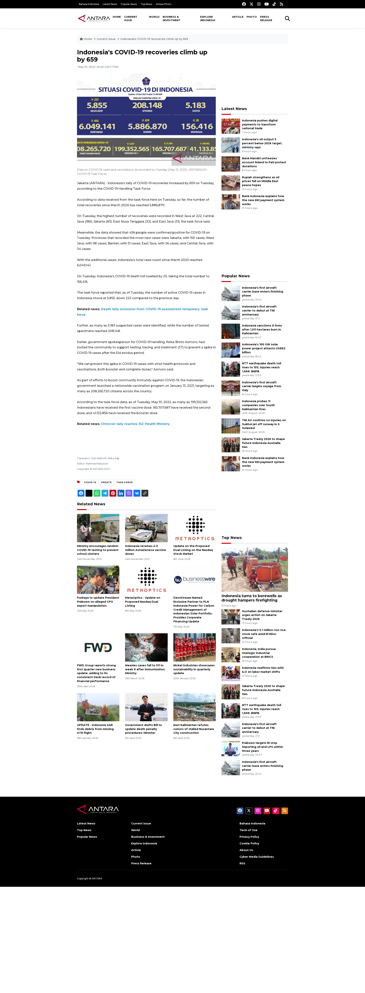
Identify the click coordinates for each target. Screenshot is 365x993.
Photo (252, 16)
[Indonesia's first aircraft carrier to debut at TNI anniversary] (230, 312)
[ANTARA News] (94, 18)
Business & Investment (171, 18)
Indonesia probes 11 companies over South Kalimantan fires (258, 405)
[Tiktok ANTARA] (274, 4)
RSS (242, 863)
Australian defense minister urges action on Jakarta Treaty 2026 (262, 615)
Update (106, 482)
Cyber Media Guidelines (257, 856)
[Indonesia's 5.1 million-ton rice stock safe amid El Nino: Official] (230, 635)
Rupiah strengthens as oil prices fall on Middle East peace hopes (260, 181)
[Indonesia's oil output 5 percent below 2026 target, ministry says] (230, 145)
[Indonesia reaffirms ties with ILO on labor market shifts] (230, 673)
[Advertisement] (254, 75)
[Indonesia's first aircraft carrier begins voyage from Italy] (230, 388)
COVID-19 (90, 482)
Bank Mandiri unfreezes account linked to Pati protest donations (264, 162)
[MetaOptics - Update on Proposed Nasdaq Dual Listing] (146, 579)
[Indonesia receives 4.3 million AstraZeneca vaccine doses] (146, 528)
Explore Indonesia (207, 18)
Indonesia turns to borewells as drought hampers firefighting (251, 598)
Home (117, 16)
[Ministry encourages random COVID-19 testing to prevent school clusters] (98, 528)
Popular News (129, 4)
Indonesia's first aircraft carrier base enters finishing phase (262, 291)
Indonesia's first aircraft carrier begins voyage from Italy (261, 386)
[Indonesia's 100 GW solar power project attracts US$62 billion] (230, 350)
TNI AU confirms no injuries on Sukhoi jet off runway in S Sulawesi (264, 424)
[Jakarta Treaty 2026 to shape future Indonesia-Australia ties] (230, 444)
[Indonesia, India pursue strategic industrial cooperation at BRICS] (230, 654)
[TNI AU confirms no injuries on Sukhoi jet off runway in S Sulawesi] (230, 425)
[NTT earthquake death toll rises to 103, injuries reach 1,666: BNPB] (230, 369)
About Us (246, 850)
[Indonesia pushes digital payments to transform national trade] (230, 126)
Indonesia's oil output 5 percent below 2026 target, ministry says (262, 143)
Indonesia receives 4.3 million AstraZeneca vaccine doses (145, 550)
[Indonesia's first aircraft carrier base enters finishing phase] (230, 293)
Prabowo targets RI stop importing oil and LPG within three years (262, 747)
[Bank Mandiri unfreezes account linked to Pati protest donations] (230, 164)
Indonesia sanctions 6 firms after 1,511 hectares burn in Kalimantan (262, 329)
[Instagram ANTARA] (259, 4)
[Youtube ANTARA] (266, 4)
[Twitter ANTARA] (251, 4)
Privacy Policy (249, 836)
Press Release (266, 18)
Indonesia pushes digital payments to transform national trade (260, 124)
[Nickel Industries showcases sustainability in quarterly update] (194, 647)
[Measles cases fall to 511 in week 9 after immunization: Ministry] (146, 647)
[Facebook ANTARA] (244, 4)
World (154, 16)
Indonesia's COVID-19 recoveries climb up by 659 (154, 39)
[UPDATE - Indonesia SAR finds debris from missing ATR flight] (98, 707)
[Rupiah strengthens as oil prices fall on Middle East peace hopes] (230, 183)
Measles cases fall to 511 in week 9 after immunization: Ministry (145, 669)
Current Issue (130, 18)
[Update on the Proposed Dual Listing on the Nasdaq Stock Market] (194, 528)
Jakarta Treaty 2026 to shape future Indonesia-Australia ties (263, 443)
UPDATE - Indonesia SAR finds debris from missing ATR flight (95, 729)
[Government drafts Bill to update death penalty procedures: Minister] (146, 707)
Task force (124, 482)
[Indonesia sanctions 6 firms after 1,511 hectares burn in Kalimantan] (230, 331)
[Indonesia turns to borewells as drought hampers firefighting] (254, 569)
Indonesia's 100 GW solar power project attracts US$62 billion (263, 348)
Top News (146, 4)
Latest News (110, 4)
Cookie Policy (249, 843)
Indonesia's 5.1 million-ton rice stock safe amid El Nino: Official (264, 634)
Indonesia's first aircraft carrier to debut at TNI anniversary (259, 310)
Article (238, 16)
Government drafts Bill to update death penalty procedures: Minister (143, 729)
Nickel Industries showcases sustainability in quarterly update (194, 669)
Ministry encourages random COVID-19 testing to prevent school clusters (97, 550)
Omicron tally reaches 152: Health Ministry (135, 424)
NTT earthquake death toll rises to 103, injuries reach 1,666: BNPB (261, 367)
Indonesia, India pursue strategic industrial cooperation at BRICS (259, 653)
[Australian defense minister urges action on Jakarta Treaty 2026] (230, 616)
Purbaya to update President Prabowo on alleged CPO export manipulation (98, 601)
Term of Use (248, 830)
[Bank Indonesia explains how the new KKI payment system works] (230, 201)
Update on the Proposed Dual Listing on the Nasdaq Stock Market (193, 550)
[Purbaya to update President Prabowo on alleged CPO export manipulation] (98, 579)
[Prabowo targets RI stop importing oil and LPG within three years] (230, 748)
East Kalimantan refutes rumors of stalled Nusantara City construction (193, 729)
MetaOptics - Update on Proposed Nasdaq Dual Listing (142, 601)
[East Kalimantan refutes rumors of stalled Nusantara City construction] (194, 707)
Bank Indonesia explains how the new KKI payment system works (263, 200)
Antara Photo (163, 4)
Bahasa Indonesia (89, 4)
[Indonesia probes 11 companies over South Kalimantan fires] (230, 406)
